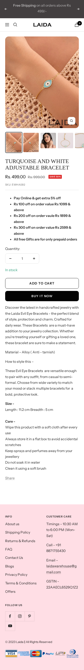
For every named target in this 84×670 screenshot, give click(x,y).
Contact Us (14, 557)
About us (12, 524)
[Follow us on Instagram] (20, 616)
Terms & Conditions (21, 583)
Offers (10, 591)
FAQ (8, 549)
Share (10, 478)
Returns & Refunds (20, 541)
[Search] (15, 25)
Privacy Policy (16, 574)
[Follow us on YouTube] (10, 626)
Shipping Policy (17, 532)
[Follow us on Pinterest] (29, 616)
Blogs (9, 566)
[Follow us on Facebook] (10, 616)
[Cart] (77, 25)
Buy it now (42, 296)
